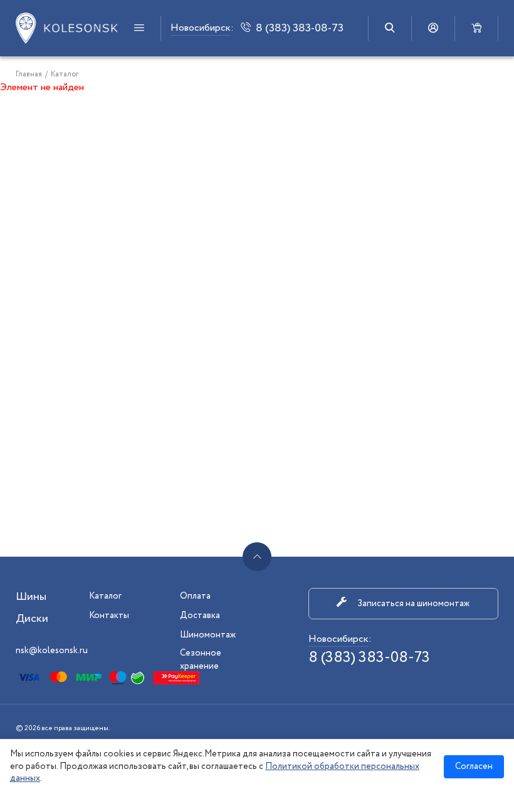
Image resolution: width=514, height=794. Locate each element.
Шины (31, 597)
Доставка (200, 615)
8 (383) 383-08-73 (369, 658)
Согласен (474, 766)
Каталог (105, 596)
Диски (32, 619)
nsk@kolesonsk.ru (52, 650)
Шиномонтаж (208, 635)
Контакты (109, 615)
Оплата (195, 596)
